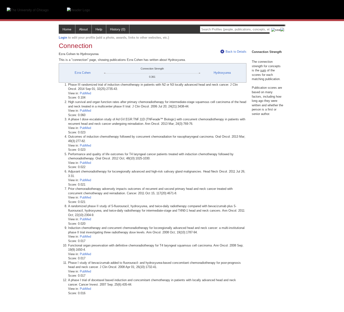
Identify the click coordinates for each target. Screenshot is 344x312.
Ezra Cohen (83, 72)
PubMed (85, 93)
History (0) (117, 29)
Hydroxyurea (222, 72)
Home (66, 29)
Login (63, 37)
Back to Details (236, 51)
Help (98, 29)
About (83, 29)
